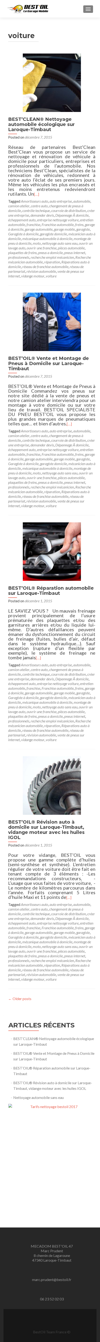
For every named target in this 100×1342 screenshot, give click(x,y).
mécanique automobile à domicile (47, 238)
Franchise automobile (58, 224)
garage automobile (39, 229)
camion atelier (19, 206)
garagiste (83, 229)
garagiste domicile (53, 234)
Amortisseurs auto (34, 201)
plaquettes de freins (22, 252)
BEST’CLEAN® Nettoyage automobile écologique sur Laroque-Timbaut (41, 124)
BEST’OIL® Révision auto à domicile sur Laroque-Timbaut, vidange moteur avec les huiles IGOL (46, 829)
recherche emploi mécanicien (52, 257)
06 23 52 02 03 (52, 1299)
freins (79, 224)
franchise (33, 224)
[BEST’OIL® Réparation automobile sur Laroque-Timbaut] (52, 551)
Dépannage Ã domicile (72, 215)
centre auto (39, 206)
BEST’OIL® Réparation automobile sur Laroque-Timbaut (51, 590)
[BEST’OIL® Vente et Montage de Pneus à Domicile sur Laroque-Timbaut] (52, 321)
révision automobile (41, 271)
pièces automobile (71, 248)
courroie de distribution (68, 210)
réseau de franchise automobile (45, 266)
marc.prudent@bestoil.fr (51, 1279)
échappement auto (22, 220)
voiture (51, 276)
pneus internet (74, 252)
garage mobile (64, 229)
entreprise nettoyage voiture (58, 220)
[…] (36, 194)
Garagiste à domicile (23, 234)
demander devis (42, 215)
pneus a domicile (50, 252)
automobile (81, 201)
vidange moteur (32, 276)
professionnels (18, 257)
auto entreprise (61, 201)
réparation (52, 262)
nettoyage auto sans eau (59, 243)
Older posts (19, 998)
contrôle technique (36, 210)
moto (37, 243)
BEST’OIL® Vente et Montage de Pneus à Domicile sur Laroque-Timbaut (48, 363)
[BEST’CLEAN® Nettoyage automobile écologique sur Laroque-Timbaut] (52, 82)
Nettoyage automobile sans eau (38, 1097)
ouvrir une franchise (42, 248)
